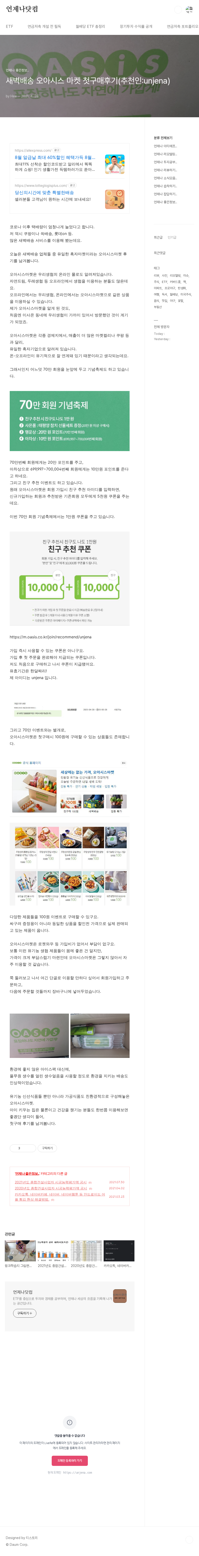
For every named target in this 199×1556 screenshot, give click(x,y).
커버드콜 (175, 282)
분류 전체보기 (163, 138)
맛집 (164, 301)
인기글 (172, 237)
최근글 (158, 237)
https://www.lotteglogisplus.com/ (41, 185)
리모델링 (175, 275)
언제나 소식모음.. (165, 178)
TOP (189, 1540)
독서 (164, 294)
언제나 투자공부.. (165, 162)
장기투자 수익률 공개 (136, 26)
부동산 (158, 307)
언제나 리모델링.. (165, 154)
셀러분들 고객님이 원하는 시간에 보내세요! (53, 199)
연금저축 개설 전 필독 (44, 26)
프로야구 (170, 288)
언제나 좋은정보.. (27, 1173)
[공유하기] (25, 1148)
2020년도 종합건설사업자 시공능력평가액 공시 (51, 1188)
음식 (156, 301)
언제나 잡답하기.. (165, 194)
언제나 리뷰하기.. (165, 170)
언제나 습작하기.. (165, 186)
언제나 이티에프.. (165, 146)
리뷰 (156, 275)
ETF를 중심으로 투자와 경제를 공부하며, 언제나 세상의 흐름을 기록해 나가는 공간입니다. (62, 1301)
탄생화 (182, 288)
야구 (172, 301)
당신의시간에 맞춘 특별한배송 (44, 192)
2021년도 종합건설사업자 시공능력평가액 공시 (51, 1182)
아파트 (158, 288)
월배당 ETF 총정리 (90, 26)
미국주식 (186, 294)
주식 (156, 282)
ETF (9, 26)
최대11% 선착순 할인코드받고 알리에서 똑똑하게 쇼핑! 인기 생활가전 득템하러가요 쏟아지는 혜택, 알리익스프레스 (53, 167)
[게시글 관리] (31, 1148)
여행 (156, 294)
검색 (178, 9)
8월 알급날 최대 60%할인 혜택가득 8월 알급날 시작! (53, 157)
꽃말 (180, 301)
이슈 (186, 275)
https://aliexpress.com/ (33, 150)
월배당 (174, 294)
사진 (164, 275)
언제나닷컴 (22, 9)
